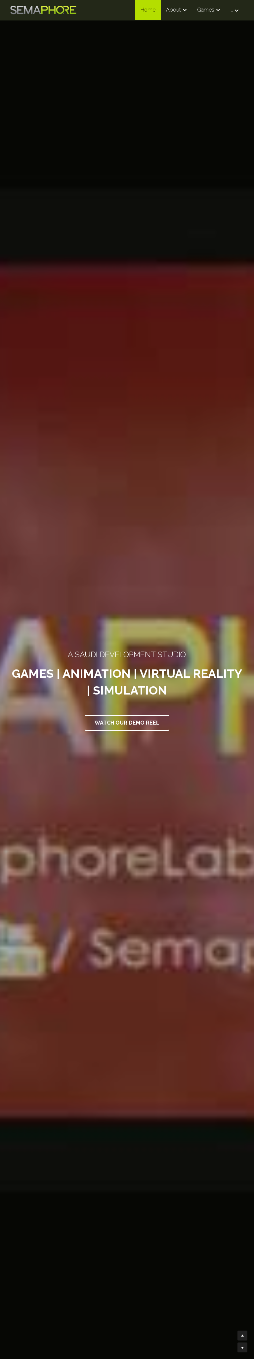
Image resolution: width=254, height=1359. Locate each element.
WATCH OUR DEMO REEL (127, 723)
